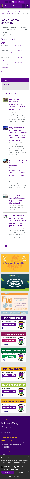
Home (9, 11)
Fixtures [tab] (6, 84)
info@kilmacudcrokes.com (10, 433)
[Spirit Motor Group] (15, 282)
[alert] (15, 467)
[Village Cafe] (14, 303)
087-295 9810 (19, 63)
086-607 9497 (19, 57)
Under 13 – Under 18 (17, 11)
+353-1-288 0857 (7, 432)
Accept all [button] (7, 472)
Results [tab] (6, 88)
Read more (21, 464)
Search (24, 6)
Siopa (15, 2)
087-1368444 (19, 45)
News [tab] (5, 80)
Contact (22, 2)
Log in (7, 2)
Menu (27, 6)
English (10, 2)
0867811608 (18, 70)
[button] (8, 466)
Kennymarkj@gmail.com (7, 72)
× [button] (28, 456)
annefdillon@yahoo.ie (7, 65)
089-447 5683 (19, 50)
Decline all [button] (22, 472)
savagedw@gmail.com (7, 52)
